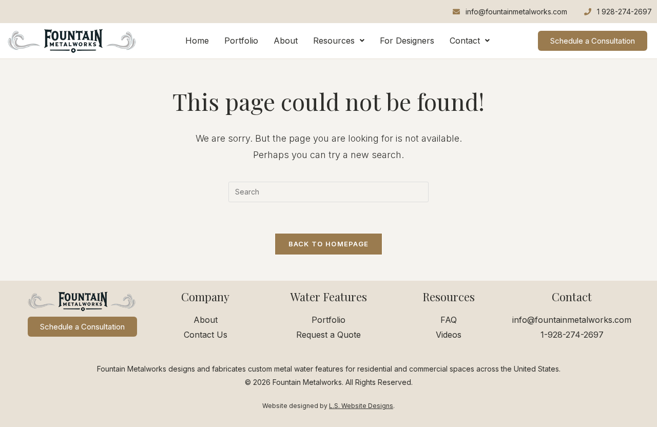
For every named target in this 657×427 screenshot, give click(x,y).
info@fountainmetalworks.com (571, 320)
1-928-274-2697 (572, 334)
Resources (334, 40)
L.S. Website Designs (361, 406)
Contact (465, 40)
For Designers (407, 40)
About (286, 40)
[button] (338, 40)
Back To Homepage (328, 244)
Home (197, 40)
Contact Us (205, 334)
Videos (448, 334)
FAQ (448, 320)
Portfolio (241, 40)
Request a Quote (328, 334)
